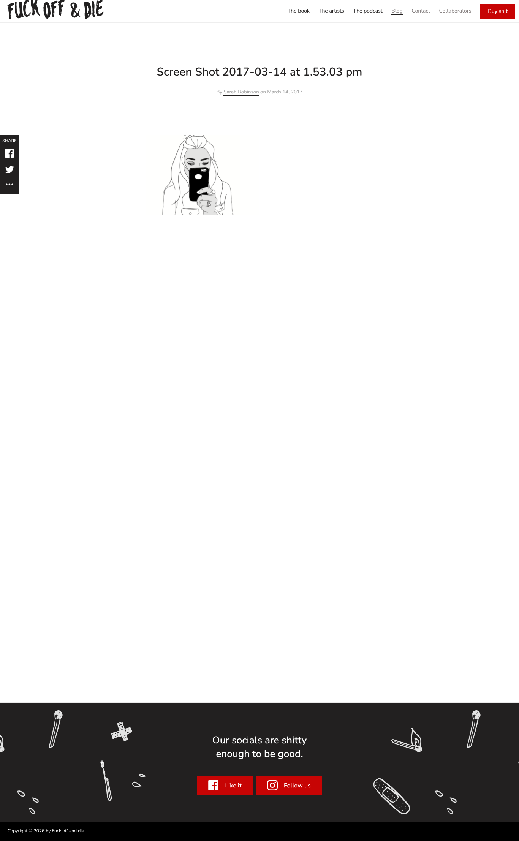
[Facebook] (9, 154)
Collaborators (455, 10)
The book (298, 10)
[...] (9, 185)
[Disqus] (259, 310)
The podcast (367, 10)
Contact (420, 10)
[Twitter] (9, 170)
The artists (331, 10)
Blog (397, 10)
